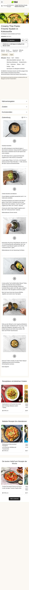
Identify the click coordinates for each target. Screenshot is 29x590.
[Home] (2, 6)
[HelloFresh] (14, 2)
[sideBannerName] (14, 89)
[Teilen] (26, 40)
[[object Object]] (22, 40)
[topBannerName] (14, 10)
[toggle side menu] (2, 2)
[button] (14, 107)
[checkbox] (1, 36)
